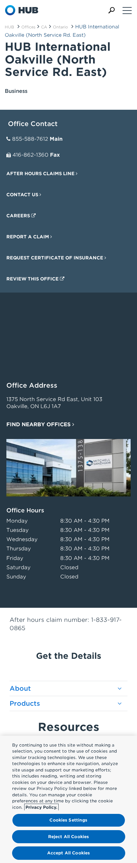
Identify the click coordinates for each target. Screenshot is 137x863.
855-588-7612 (30, 139)
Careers (18, 215)
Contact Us (23, 194)
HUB (9, 27)
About (20, 688)
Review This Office (33, 278)
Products (25, 703)
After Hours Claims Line (41, 173)
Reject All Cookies (68, 836)
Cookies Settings (68, 820)
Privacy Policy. (41, 807)
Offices (28, 27)
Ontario (60, 27)
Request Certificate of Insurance (55, 257)
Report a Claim (28, 236)
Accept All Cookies (68, 853)
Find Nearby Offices (39, 424)
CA (44, 27)
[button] (111, 10)
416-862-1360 (30, 155)
